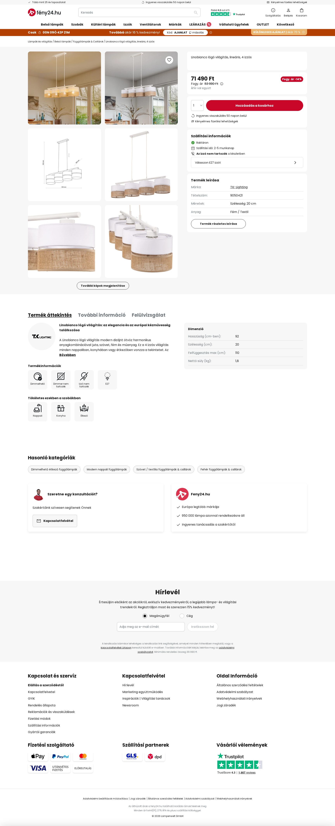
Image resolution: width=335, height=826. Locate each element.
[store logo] (44, 12)
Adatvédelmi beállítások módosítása (105, 798)
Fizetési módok (39, 718)
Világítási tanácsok (155, 698)
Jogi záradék (226, 705)
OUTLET (263, 24)
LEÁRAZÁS (197, 24)
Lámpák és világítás (40, 41)
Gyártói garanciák (41, 732)
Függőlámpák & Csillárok (88, 41)
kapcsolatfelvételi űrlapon (116, 647)
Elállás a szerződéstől (46, 685)
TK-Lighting (239, 187)
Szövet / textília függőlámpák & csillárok (163, 469)
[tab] (50, 315)
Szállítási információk (44, 725)
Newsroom (130, 705)
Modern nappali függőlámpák (107, 469)
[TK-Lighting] (41, 336)
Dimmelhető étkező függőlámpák (54, 469)
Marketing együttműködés (142, 692)
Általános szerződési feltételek (240, 685)
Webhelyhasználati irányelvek (239, 698)
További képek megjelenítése (103, 286)
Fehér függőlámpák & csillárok (221, 469)
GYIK (31, 698)
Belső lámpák (62, 41)
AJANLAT (185, 32)
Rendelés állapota (41, 705)
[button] (64, 164)
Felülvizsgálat (148, 315)
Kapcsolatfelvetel (41, 692)
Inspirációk (130, 698)
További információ (102, 315)
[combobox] (139, 12)
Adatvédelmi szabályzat (235, 692)
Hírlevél (128, 685)
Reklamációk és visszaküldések (51, 712)
